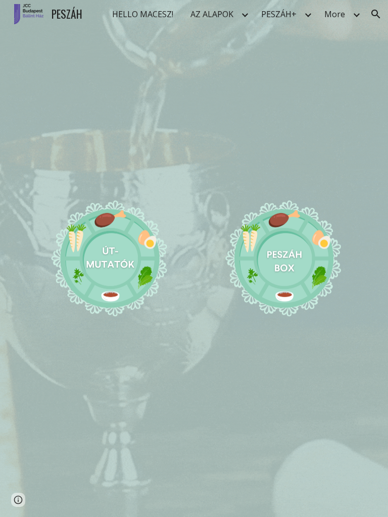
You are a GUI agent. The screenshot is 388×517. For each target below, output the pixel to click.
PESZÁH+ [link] (279, 14)
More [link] (334, 14)
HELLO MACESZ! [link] (142, 14)
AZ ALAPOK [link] (211, 14)
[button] (376, 14)
